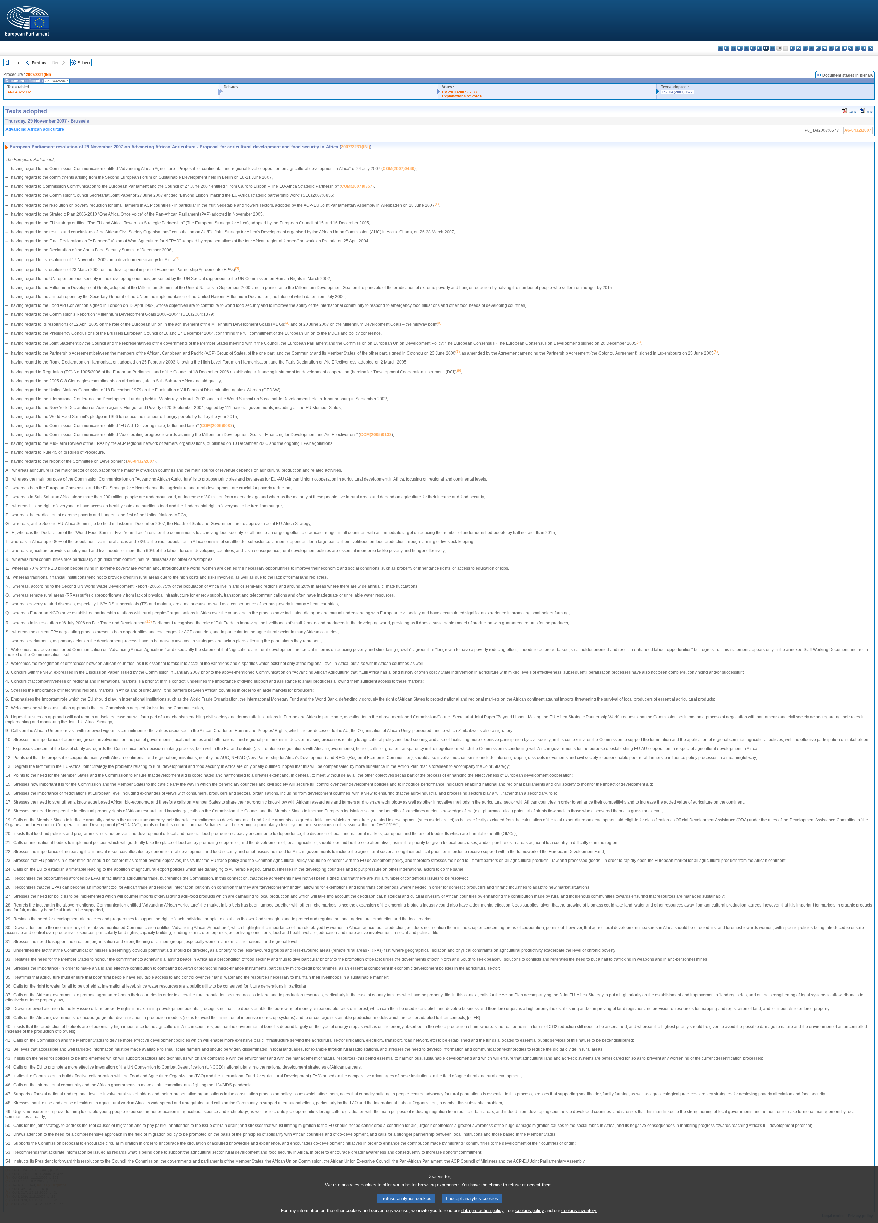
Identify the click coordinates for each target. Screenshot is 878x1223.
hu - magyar (811, 48)
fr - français (772, 48)
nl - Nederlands (824, 48)
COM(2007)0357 (356, 186)
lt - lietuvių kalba (805, 48)
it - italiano (792, 48)
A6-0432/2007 (19, 92)
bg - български (720, 48)
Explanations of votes (462, 96)
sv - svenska (870, 48)
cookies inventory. (579, 1210)
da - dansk (740, 48)
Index (15, 63)
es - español (726, 48)
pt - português (837, 48)
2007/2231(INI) (38, 74)
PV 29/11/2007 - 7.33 (459, 92)
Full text (84, 63)
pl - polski (831, 48)
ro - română (844, 48)
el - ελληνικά (759, 48)
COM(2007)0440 (398, 168)
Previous (39, 63)
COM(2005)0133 (376, 434)
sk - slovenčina (850, 48)
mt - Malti (818, 48)
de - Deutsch (746, 48)
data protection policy (482, 1210)
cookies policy (529, 1210)
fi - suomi (863, 48)
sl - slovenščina (857, 48)
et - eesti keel (753, 48)
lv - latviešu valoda (798, 48)
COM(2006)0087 (217, 425)
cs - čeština (733, 48)
